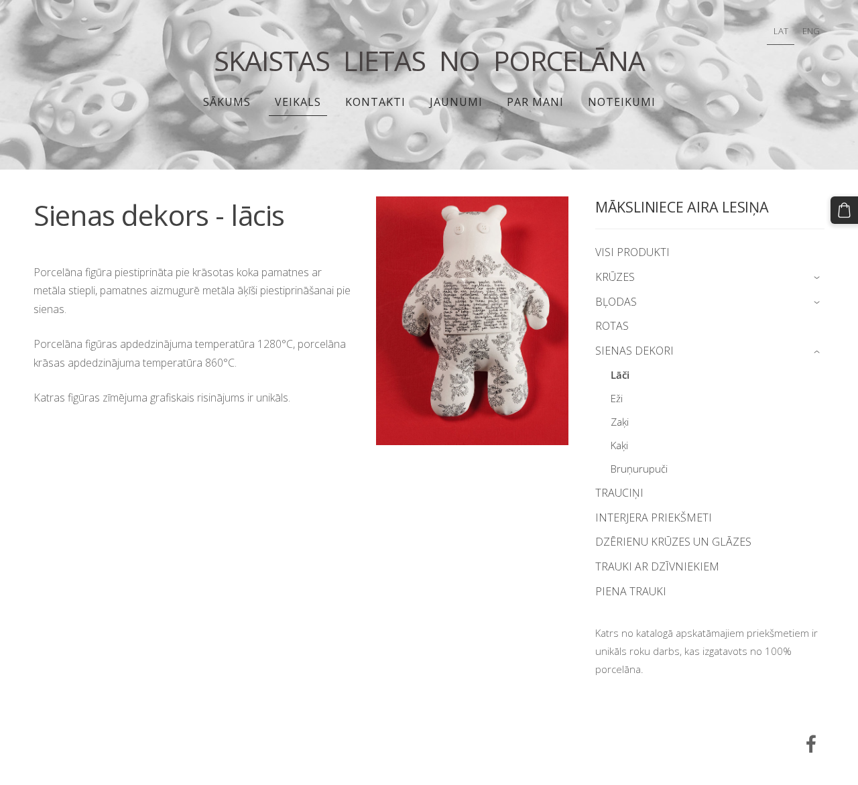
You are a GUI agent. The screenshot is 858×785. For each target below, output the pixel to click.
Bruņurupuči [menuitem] (639, 468)
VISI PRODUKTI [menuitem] (632, 252)
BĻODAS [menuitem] (616, 301)
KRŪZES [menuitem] (615, 276)
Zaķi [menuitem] (620, 421)
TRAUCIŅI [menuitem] (619, 492)
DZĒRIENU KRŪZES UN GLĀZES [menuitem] (673, 541)
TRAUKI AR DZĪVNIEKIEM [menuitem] (657, 566)
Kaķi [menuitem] (619, 445)
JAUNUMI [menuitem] (456, 102)
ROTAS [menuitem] (612, 325)
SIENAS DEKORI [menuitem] (634, 350)
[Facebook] (811, 744)
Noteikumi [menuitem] (622, 102)
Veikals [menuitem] (298, 102)
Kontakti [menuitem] (375, 102)
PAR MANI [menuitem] (535, 102)
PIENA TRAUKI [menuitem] (630, 591)
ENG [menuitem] (811, 31)
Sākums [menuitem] (227, 102)
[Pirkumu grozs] (844, 210)
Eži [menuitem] (617, 398)
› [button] (818, 278)
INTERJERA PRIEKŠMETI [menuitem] (653, 517)
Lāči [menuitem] (620, 374)
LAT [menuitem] (781, 31)
